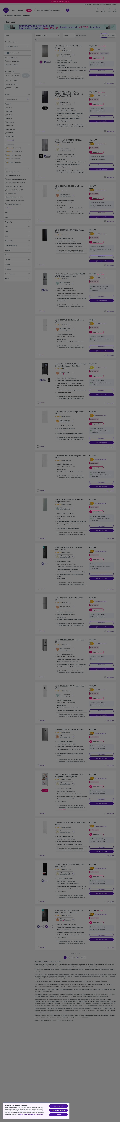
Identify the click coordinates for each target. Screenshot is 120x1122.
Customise (58, 1114)
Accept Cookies (58, 1106)
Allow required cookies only (58, 1110)
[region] (36, 1110)
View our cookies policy (25, 1114)
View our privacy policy (37, 1114)
